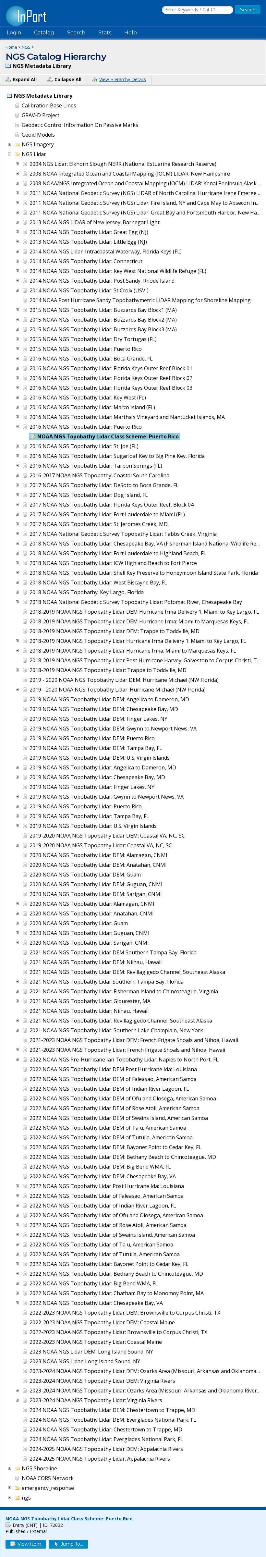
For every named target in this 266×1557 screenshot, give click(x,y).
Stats (104, 33)
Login (14, 33)
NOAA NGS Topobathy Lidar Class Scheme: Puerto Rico (69, 1518)
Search (76, 33)
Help (130, 33)
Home (11, 47)
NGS (26, 47)
